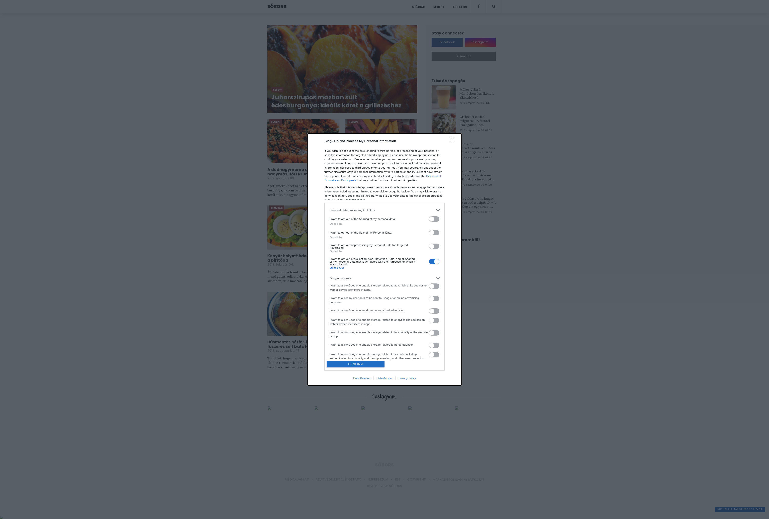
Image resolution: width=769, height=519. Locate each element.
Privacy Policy (407, 378)
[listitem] (384, 210)
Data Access (384, 378)
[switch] (434, 219)
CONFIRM (355, 364)
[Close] (454, 141)
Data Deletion (361, 378)
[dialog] (384, 260)
